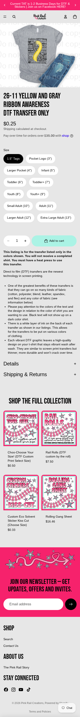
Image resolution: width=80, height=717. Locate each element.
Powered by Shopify (56, 703)
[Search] (14, 16)
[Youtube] (20, 689)
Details (11, 364)
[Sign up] (71, 604)
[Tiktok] (28, 689)
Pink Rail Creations (32, 703)
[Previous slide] (4, 5)
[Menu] (5, 17)
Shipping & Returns (25, 374)
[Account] (65, 16)
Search (8, 639)
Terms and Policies (40, 711)
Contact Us (10, 645)
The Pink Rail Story (16, 667)
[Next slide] (75, 5)
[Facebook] (6, 689)
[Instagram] (13, 689)
